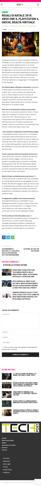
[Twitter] (8, 237)
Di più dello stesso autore (15, 265)
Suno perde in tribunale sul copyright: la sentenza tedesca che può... (25, 393)
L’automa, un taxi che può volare (31, 250)
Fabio (5, 29)
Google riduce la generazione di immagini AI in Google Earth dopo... (25, 401)
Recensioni (10, 9)
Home (3, 9)
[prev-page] (3, 304)
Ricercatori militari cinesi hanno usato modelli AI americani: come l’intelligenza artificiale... (25, 384)
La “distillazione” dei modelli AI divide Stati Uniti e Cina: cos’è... (24, 374)
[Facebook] (4, 237)
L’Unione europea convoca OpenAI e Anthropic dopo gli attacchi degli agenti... (26, 411)
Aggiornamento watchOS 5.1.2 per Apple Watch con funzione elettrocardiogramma (10, 252)
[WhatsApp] (12, 237)
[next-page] (6, 304)
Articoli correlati (10, 262)
